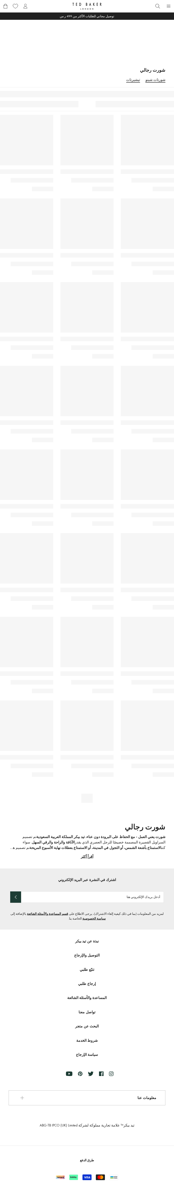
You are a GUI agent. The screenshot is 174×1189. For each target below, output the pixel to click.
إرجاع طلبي (87, 983)
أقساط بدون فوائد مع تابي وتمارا (87, 16)
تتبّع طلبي (87, 969)
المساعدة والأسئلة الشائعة (87, 998)
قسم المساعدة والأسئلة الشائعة (47, 914)
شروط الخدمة (87, 1040)
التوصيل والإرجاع (87, 955)
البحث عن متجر (87, 1026)
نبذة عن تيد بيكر (87, 941)
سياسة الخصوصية (94, 919)
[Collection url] (87, 39)
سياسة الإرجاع (87, 1054)
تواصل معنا (87, 1012)
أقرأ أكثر (87, 856)
